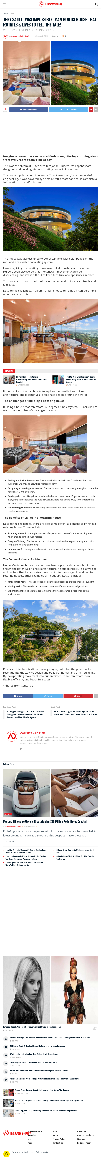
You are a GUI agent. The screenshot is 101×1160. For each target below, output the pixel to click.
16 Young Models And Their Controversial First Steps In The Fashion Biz (32, 1026)
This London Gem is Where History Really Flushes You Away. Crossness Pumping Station (26, 857)
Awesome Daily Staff (20, 36)
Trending (32, 1135)
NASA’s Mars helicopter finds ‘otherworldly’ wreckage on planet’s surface (39, 1070)
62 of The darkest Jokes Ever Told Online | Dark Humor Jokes (33, 1054)
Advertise (81, 1131)
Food (30, 1143)
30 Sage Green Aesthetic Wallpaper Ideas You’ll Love (74, 851)
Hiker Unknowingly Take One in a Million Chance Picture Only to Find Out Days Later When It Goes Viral (50, 1037)
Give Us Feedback (85, 1135)
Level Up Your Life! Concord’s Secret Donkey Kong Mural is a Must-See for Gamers (81, 379)
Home (5, 13)
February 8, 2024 (41, 36)
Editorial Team (84, 1143)
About (55, 1131)
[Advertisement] (50, 133)
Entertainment (35, 1131)
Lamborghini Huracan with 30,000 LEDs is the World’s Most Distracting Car (24, 863)
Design (12, 13)
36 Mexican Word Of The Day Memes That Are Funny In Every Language (37, 1045)
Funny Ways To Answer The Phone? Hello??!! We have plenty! (33, 1062)
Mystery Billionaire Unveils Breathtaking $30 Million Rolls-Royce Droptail (31, 379)
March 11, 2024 (72, 385)
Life (30, 1139)
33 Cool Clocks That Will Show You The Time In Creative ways (74, 857)
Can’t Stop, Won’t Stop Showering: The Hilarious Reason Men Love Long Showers (46, 1110)
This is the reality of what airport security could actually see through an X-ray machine (49, 1100)
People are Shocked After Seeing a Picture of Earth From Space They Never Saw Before (44, 1078)
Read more (10, 842)
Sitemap (81, 1139)
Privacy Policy (58, 1139)
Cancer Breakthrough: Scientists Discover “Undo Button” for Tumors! (42, 1090)
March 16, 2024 (23, 385)
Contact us (57, 1143)
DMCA (55, 1135)
